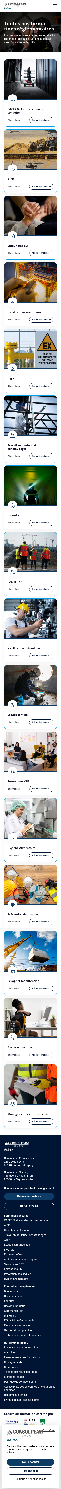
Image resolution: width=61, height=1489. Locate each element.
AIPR (7, 1225)
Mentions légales (14, 1376)
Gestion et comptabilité (18, 1330)
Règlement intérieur (15, 1394)
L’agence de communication (21, 1347)
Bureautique (11, 1291)
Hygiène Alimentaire (16, 1278)
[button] (55, 6)
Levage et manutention (18, 1244)
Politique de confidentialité (20, 1381)
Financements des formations (22, 1357)
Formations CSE (13, 1269)
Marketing (10, 1315)
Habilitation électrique (17, 1230)
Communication (13, 1310)
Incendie (9, 1249)
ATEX (7, 1240)
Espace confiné (13, 1254)
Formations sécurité (16, 1215)
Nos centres (11, 1367)
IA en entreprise (13, 1296)
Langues (9, 1301)
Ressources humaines (17, 1325)
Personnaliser (30, 1470)
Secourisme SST (14, 1264)
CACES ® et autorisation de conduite (26, 1220)
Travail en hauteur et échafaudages (25, 1235)
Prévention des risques (17, 1274)
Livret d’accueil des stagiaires (21, 1399)
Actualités (10, 1352)
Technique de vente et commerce (23, 1335)
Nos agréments (13, 1362)
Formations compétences (19, 1286)
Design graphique (14, 1306)
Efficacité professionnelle (19, 1320)
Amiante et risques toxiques (20, 1259)
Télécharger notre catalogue (20, 1371)
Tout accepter (30, 1462)
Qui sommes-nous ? (16, 1342)
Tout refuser (49, 1430)
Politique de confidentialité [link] (30, 1479)
